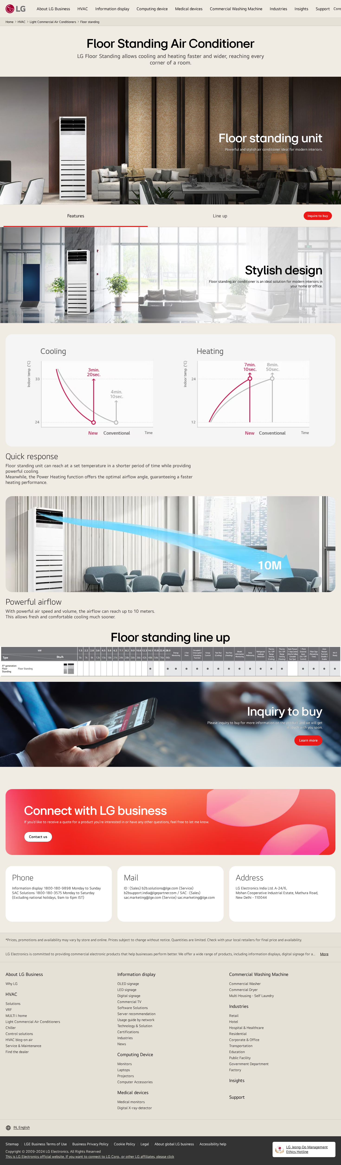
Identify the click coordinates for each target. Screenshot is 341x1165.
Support (323, 8)
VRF (9, 1009)
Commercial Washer (245, 983)
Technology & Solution (134, 1026)
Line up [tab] (220, 215)
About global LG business (174, 1144)
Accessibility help (212, 1144)
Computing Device (135, 1054)
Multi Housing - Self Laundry (251, 996)
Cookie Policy (124, 1144)
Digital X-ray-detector (134, 1108)
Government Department (249, 1064)
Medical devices (189, 8)
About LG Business (53, 8)
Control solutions (19, 1034)
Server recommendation (136, 1014)
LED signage (126, 989)
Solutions (13, 1003)
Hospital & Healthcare (246, 1027)
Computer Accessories (135, 1082)
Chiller (11, 1027)
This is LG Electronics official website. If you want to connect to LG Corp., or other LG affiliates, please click (90, 1156)
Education (237, 1052)
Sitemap (12, 1144)
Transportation (240, 1046)
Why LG (12, 983)
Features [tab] (75, 215)
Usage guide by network (135, 1020)
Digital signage (128, 996)
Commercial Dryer (243, 989)
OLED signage (128, 983)
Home (9, 21)
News (121, 1044)
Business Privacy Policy (90, 1144)
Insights (301, 8)
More (324, 954)
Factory (235, 1070)
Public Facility (240, 1058)
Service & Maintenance (23, 1046)
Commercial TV (129, 1002)
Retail (233, 1015)
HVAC (82, 8)
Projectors (125, 1076)
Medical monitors (131, 1102)
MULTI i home (16, 1015)
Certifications (128, 1032)
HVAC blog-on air (19, 1040)
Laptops (123, 1070)
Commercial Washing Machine (236, 8)
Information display (112, 8)
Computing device (152, 8)
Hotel (233, 1021)
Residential (238, 1034)
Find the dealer (17, 1052)
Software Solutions (132, 1008)
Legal (145, 1144)
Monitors (124, 1064)
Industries (278, 8)
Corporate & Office (244, 1040)
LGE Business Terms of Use (45, 1144)
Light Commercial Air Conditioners (53, 21)
